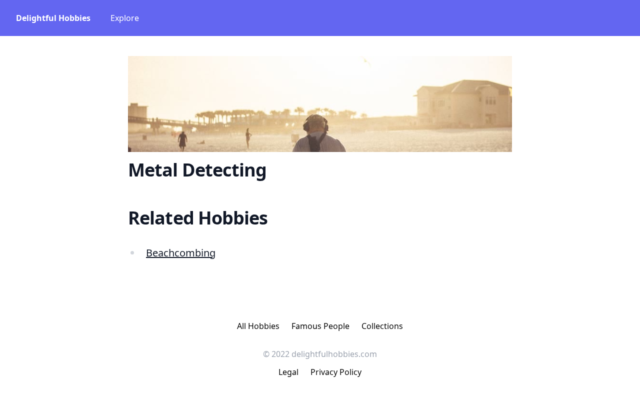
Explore (124, 18)
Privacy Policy (336, 372)
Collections (382, 326)
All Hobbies (258, 326)
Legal (288, 372)
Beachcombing (181, 253)
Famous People (321, 326)
